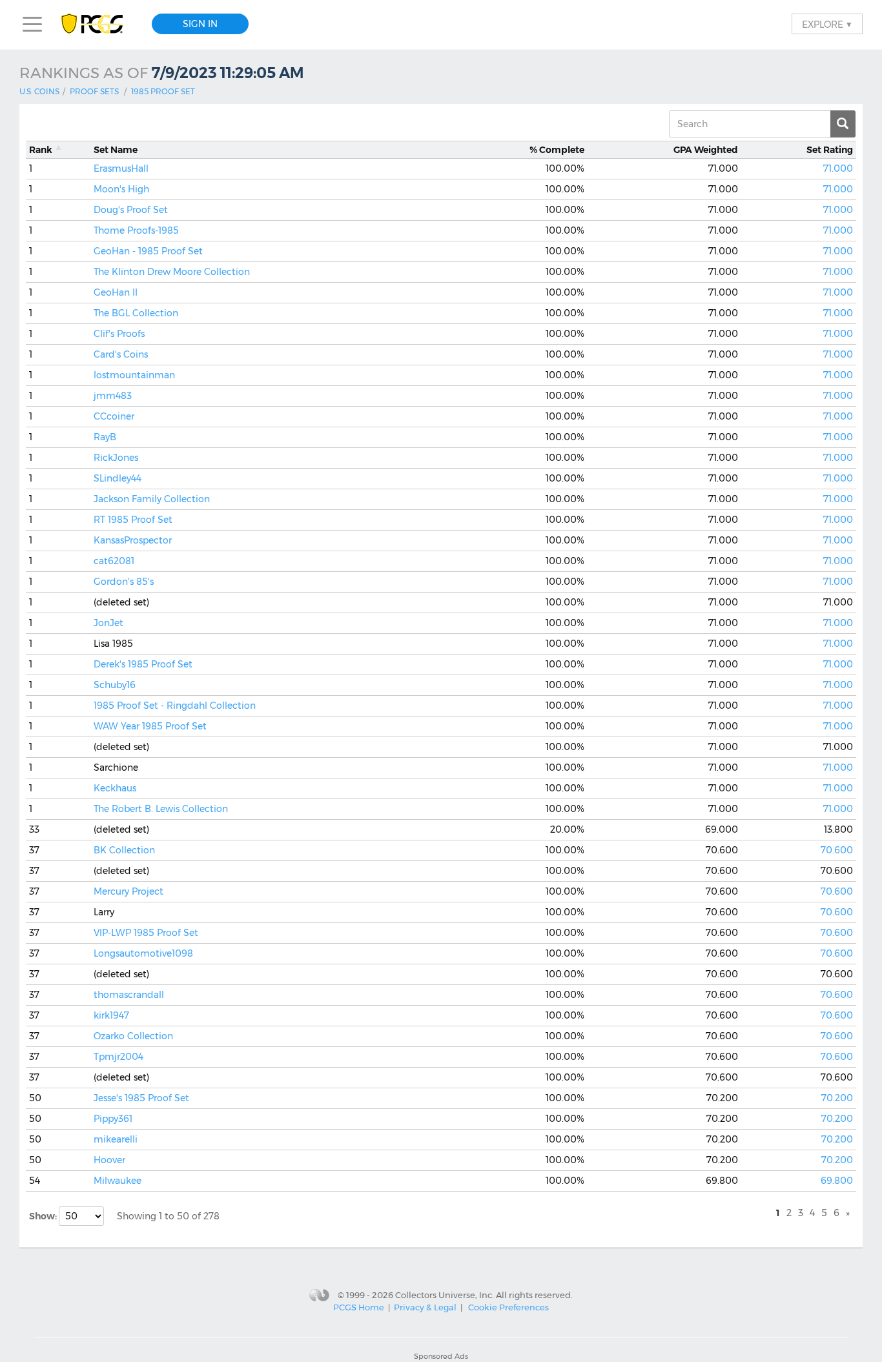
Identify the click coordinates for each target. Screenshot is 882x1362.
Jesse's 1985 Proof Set (141, 1098)
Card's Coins (121, 354)
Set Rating (829, 150)
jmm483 (113, 395)
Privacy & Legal (425, 1307)
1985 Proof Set (163, 91)
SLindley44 (117, 478)
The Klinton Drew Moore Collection (172, 272)
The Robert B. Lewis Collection (161, 809)
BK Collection (124, 850)
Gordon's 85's (124, 581)
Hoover (109, 1160)
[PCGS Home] (98, 24)
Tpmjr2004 (118, 1056)
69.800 (837, 1180)
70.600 (837, 850)
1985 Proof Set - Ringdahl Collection (175, 705)
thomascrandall (129, 995)
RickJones (116, 457)
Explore (827, 23)
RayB (105, 437)
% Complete (556, 150)
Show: (44, 1216)
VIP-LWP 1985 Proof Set (146, 933)
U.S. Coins (39, 91)
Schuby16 (115, 685)
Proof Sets (94, 91)
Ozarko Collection (133, 1036)
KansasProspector (133, 540)
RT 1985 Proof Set (133, 519)
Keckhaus (115, 788)
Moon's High (121, 189)
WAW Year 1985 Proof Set (150, 726)
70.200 (837, 1098)
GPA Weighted (705, 150)
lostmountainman (134, 375)
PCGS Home (358, 1307)
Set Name (116, 150)
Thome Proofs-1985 (136, 230)
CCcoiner (114, 416)
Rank (40, 150)
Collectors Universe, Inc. (444, 1295)
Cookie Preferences (508, 1307)
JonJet (108, 623)
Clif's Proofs (119, 334)
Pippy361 (113, 1118)
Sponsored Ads (441, 1356)
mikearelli (116, 1139)
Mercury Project (128, 891)
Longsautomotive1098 (143, 953)
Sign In (200, 24)
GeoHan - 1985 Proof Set (148, 251)
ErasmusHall (121, 168)
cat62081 (114, 561)
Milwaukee (117, 1180)
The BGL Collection (136, 313)
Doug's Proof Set (131, 210)
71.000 (838, 168)
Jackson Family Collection (152, 499)
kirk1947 (111, 1015)
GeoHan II (116, 292)
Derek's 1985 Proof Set (143, 664)
